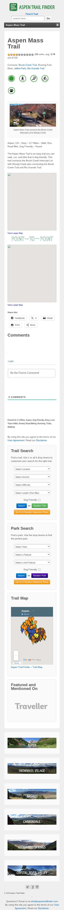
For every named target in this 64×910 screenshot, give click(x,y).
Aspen (29, 420)
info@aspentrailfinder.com (44, 901)
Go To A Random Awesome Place (32, 512)
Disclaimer (41, 440)
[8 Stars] (27, 54)
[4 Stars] (16, 54)
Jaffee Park (20, 68)
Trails (48, 423)
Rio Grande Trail (35, 68)
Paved (22, 423)
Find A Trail (32, 14)
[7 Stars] (24, 54)
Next (44, 708)
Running (41, 423)
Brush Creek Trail (28, 65)
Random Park (39, 575)
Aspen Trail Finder (17, 893)
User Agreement (16, 440)
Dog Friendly (38, 420)
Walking (11, 427)
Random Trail (39, 505)
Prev (19, 708)
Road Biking (31, 423)
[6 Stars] (22, 54)
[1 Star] (9, 54)
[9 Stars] (30, 54)
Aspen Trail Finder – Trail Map (26, 667)
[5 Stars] (19, 54)
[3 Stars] (14, 54)
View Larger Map (15, 233)
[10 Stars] (32, 54)
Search (21, 505)
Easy (47, 420)
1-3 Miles (21, 420)
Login (11, 361)
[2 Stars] (11, 54)
